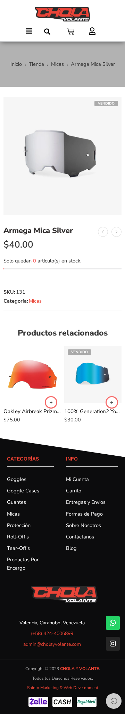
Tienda (36, 64)
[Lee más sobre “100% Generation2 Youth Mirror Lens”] (112, 402)
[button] (30, 28)
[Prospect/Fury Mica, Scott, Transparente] (103, 232)
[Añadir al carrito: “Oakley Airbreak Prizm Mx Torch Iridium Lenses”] (51, 402)
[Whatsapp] (113, 623)
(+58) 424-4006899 (52, 633)
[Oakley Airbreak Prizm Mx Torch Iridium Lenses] (32, 374)
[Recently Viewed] (114, 701)
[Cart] (70, 31)
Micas (57, 64)
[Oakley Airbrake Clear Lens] (116, 232)
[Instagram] (113, 644)
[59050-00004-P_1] (62, 156)
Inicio (16, 64)
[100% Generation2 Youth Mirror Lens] (93, 374)
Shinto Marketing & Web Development (62, 687)
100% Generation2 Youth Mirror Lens (93, 411)
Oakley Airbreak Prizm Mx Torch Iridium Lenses (32, 411)
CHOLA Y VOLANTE (79, 668)
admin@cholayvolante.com (52, 644)
